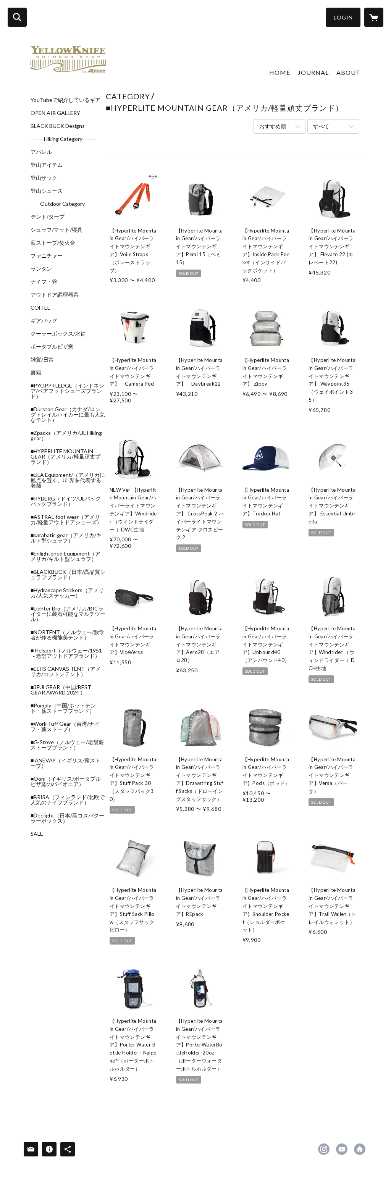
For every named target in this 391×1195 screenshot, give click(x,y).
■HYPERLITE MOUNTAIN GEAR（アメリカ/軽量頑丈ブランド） (65, 457)
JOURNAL (313, 72)
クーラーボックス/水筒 (58, 333)
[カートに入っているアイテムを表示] (373, 17)
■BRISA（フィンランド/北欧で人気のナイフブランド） (68, 800)
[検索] (17, 17)
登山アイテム (47, 165)
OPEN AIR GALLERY (55, 113)
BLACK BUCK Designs (58, 126)
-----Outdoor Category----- (62, 204)
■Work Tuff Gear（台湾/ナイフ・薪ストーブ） (65, 726)
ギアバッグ (44, 320)
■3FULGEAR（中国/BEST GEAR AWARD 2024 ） (61, 690)
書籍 (36, 372)
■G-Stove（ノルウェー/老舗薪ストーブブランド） (67, 745)
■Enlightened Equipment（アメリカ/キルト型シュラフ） (65, 556)
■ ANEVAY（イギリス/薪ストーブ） (65, 763)
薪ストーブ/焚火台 (53, 242)
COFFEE (40, 307)
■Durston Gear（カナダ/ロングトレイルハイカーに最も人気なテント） (68, 415)
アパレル (41, 152)
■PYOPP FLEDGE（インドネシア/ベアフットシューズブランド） (67, 391)
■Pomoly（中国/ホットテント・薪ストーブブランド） (63, 708)
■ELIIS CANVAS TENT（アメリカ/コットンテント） (66, 671)
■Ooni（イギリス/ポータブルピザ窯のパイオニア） (66, 781)
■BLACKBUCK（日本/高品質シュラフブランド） (68, 574)
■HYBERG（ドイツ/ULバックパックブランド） (66, 501)
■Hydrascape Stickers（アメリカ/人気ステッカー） (67, 593)
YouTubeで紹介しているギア (65, 100)
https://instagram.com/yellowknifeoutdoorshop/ (324, 1149)
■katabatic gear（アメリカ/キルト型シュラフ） (66, 538)
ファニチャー (47, 255)
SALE (37, 833)
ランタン (41, 268)
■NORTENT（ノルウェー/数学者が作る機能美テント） (68, 635)
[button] (343, 17)
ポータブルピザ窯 (52, 346)
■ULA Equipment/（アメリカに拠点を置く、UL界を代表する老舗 (68, 480)
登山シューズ (47, 191)
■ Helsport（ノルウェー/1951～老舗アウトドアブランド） (66, 653)
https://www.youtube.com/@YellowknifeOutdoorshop (341, 1149)
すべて (321, 126)
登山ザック (44, 178)
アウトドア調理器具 (55, 294)
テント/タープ (48, 217)
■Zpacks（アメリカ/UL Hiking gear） (66, 435)
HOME (279, 72)
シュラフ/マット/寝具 (56, 230)
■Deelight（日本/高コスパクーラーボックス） (67, 818)
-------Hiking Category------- (63, 139)
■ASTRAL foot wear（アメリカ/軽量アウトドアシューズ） (66, 519)
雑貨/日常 (42, 359)
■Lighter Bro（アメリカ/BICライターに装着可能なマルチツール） (68, 614)
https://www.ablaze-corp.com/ (359, 1149)
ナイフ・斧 (44, 281)
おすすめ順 (272, 126)
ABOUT (348, 72)
